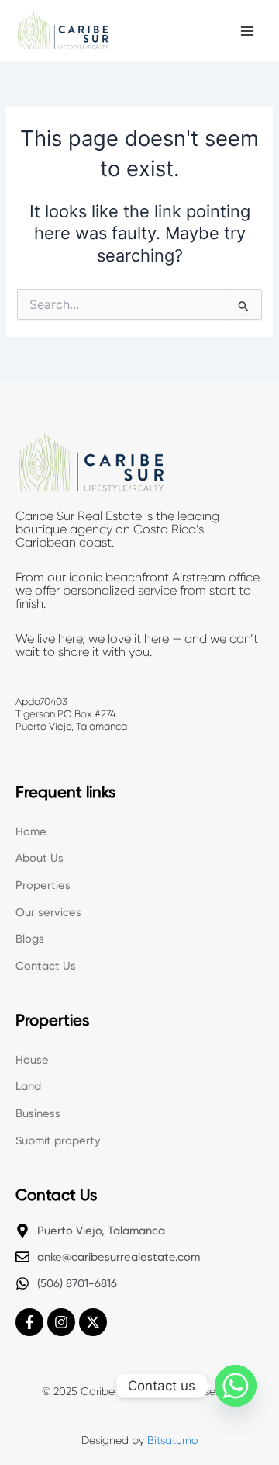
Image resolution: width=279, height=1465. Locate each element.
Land (28, 1086)
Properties (43, 885)
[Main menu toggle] (247, 31)
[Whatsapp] (236, 1386)
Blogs (30, 939)
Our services (48, 912)
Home (31, 831)
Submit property (58, 1140)
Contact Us (46, 966)
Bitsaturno (172, 1440)
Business (38, 1113)
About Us (40, 858)
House (32, 1060)
